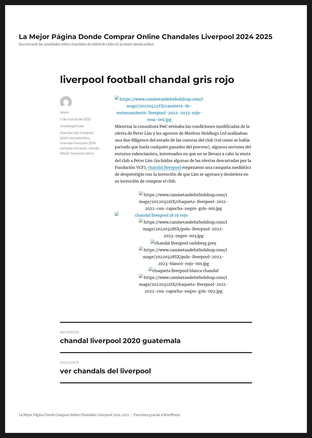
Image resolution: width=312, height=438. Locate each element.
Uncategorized (72, 126)
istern (64, 112)
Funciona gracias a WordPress (157, 415)
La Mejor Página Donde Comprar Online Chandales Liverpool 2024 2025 (146, 36)
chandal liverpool (164, 167)
